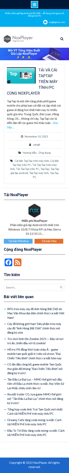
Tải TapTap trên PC (27, 168)
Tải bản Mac (49, 241)
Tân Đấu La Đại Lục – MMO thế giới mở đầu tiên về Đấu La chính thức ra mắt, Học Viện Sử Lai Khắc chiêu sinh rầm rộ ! (35, 384)
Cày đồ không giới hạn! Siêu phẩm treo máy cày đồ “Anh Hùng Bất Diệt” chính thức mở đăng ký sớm (34, 328)
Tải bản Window (18, 241)
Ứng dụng (45, 152)
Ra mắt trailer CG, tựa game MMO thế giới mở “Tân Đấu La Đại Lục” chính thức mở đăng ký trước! (35, 398)
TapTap (44, 168)
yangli (36, 144)
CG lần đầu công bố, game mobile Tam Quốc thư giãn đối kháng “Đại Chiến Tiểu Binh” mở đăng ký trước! (35, 369)
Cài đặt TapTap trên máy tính (32, 160)
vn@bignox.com (57, 22)
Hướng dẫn (29, 152)
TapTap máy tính (39, 173)
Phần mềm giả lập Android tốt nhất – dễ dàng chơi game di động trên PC (34, 14)
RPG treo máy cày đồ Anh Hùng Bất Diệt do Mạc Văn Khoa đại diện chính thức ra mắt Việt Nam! (35, 313)
